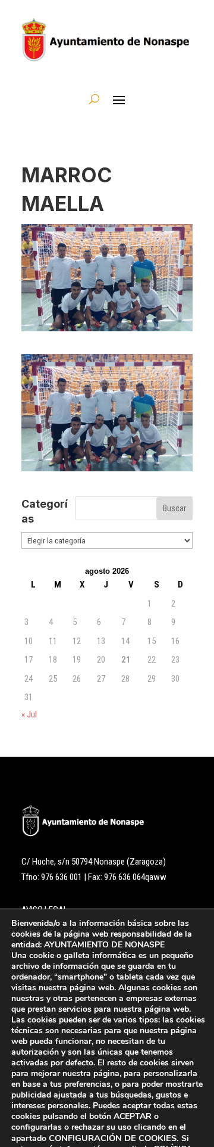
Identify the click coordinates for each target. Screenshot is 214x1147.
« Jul (29, 714)
